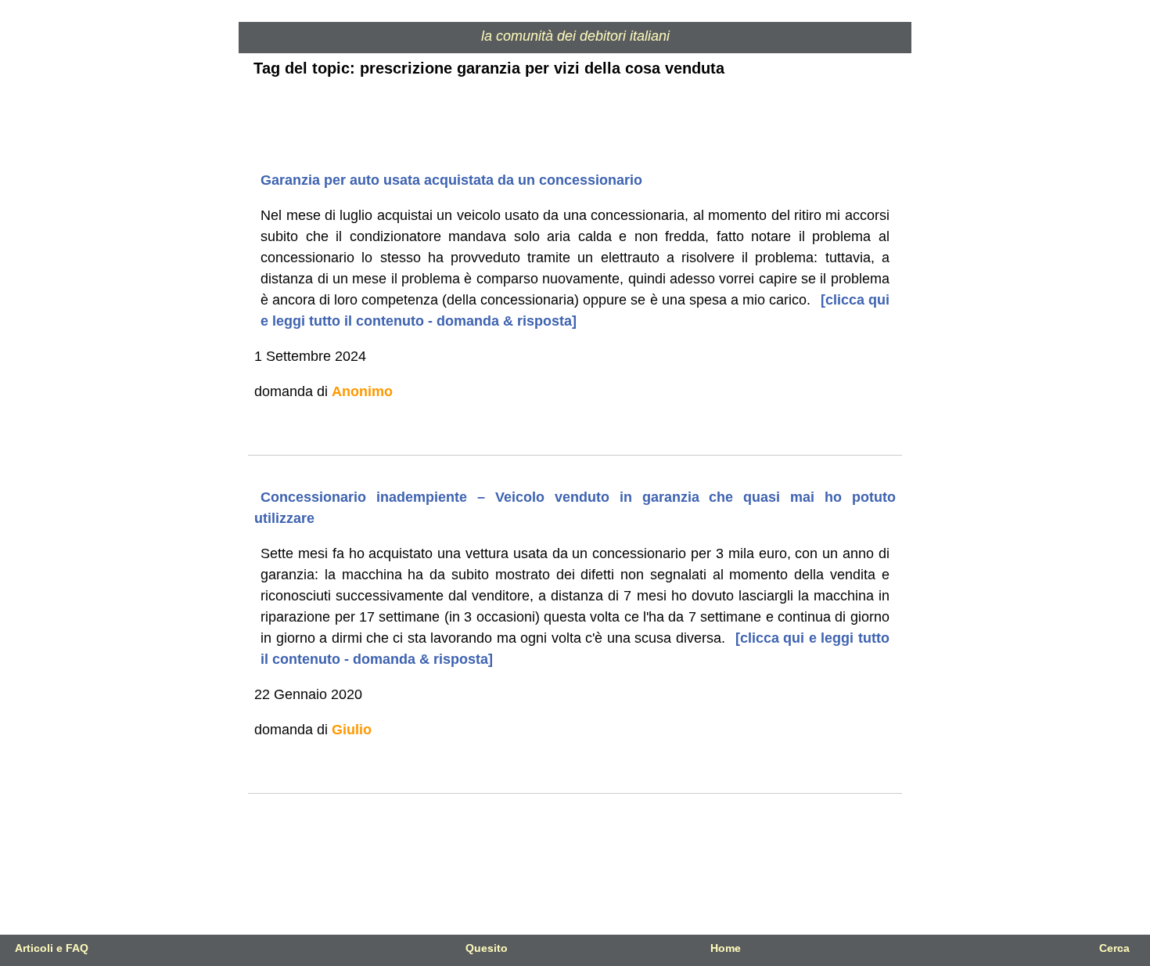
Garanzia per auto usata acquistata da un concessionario (451, 180)
